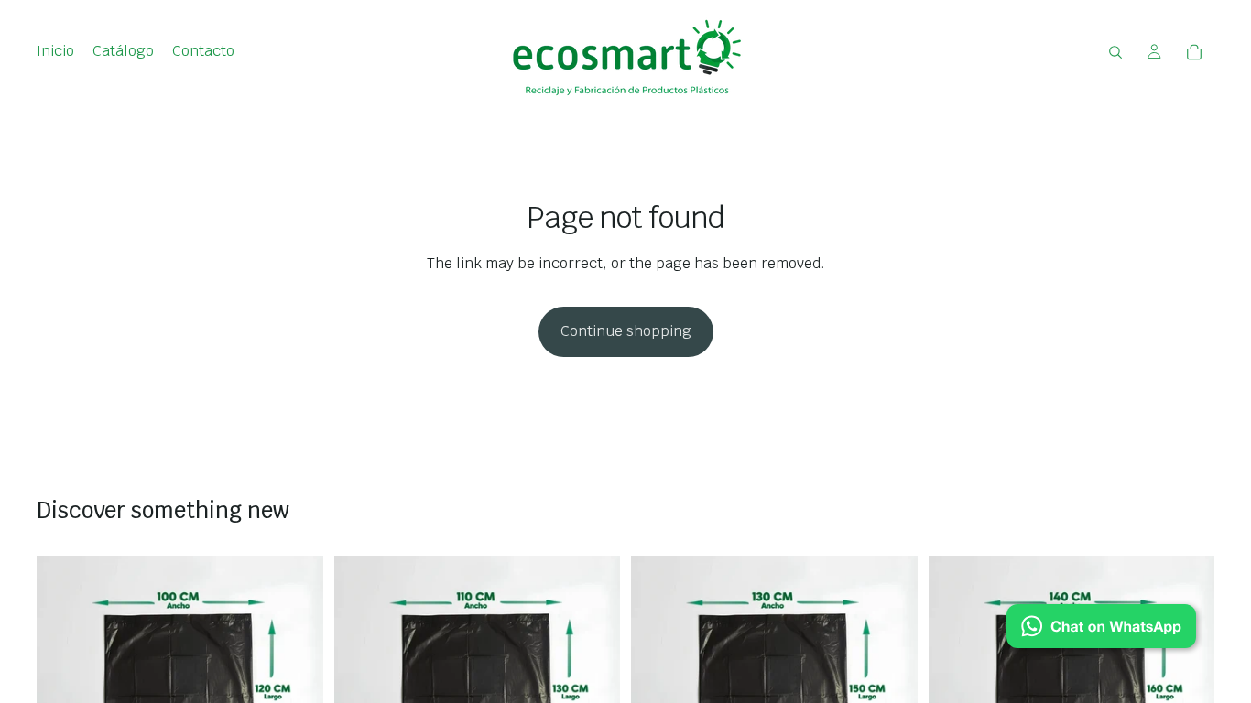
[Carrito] (1194, 52)
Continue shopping (625, 331)
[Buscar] (1115, 52)
